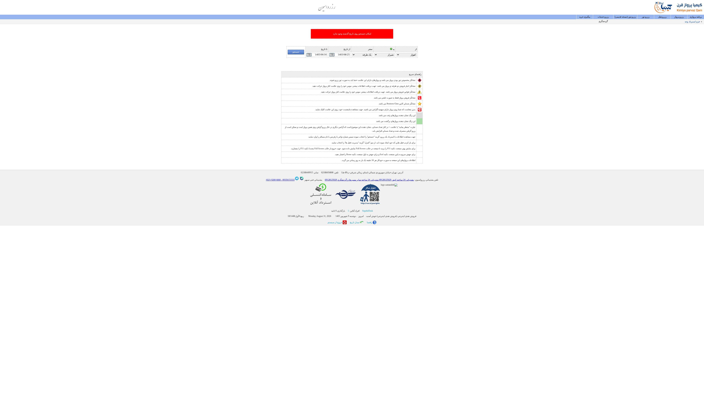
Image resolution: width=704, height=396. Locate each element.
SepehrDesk (367, 211)
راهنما (369, 222)
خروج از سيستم (335, 222)
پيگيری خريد (584, 17)
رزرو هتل (662, 17)
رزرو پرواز (679, 17)
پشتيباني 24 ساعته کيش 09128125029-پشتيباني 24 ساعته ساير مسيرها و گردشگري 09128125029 (369, 180)
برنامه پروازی (696, 17)
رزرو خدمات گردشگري (603, 17)
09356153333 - (288, 180)
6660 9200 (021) (273, 180)
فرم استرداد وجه (692, 21)
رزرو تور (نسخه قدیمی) (625, 17)
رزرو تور (646, 17)
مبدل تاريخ (354, 222)
